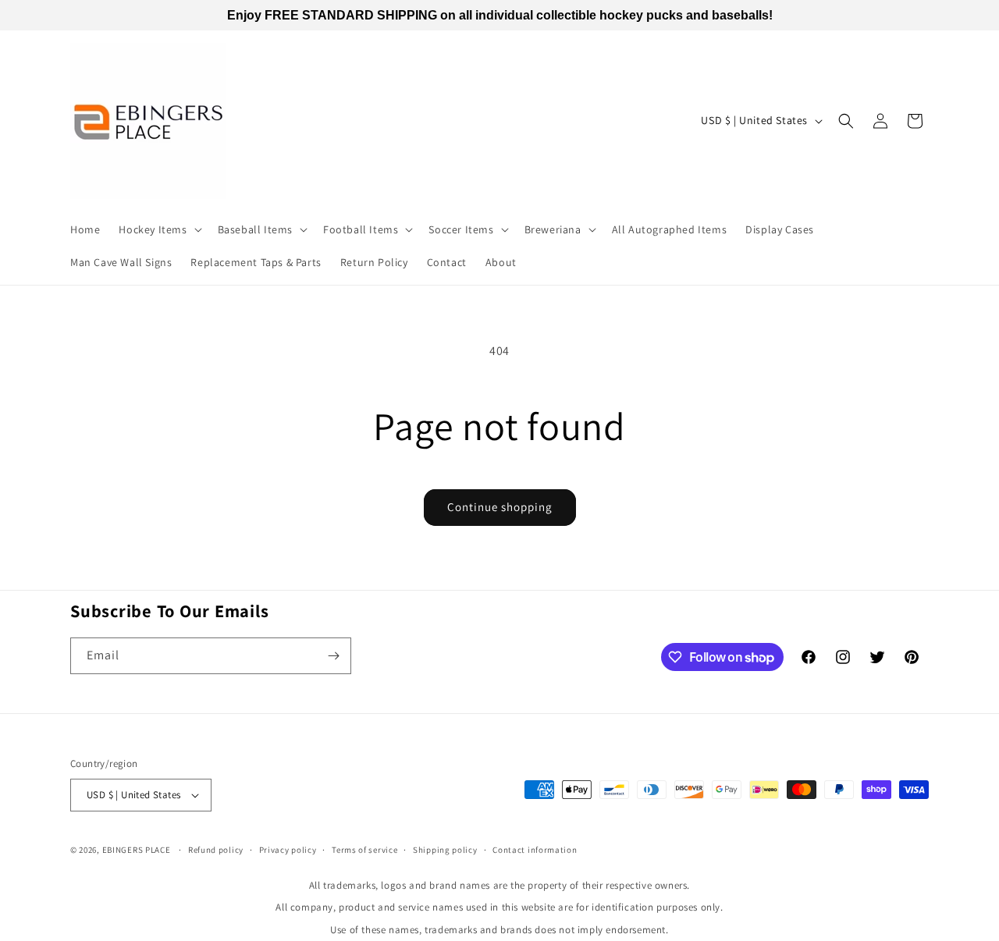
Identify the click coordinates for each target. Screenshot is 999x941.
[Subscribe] (333, 655)
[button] (158, 229)
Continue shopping (500, 506)
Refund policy (216, 849)
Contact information (534, 849)
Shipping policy (445, 849)
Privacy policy (288, 849)
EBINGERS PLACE (136, 849)
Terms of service (364, 849)
